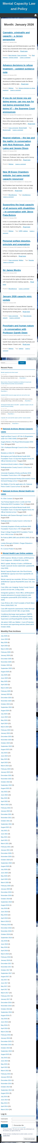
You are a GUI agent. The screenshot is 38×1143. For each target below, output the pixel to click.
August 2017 (5, 976)
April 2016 (4, 1028)
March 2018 (5, 954)
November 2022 (6, 778)
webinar (25, 231)
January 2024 (5, 733)
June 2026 (4, 639)
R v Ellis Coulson (6, 498)
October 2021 (5, 821)
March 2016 (5, 1031)
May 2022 (4, 798)
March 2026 (5, 649)
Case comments (22, 55)
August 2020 (5, 866)
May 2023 (4, 759)
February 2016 (6, 1035)
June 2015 (4, 1061)
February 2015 (6, 1074)
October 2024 (5, 704)
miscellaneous (26, 195)
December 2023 (6, 736)
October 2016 (5, 1009)
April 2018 (4, 950)
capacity (5, 318)
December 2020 (6, 853)
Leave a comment (25, 57)
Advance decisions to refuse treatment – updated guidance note (18, 68)
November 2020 (6, 856)
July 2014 (4, 1096)
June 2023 (4, 756)
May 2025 (4, 681)
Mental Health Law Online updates (18, 553)
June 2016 (4, 1022)
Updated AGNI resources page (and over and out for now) (15, 395)
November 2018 (6, 931)
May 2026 (4, 642)
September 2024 (6, 707)
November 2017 (6, 967)
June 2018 (4, 944)
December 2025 (6, 658)
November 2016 (6, 1005)
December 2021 (6, 814)
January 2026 (5, 655)
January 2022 (5, 811)
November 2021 (6, 817)
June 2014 (4, 1100)
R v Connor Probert (7, 549)
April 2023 (4, 762)
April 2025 (4, 684)
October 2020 (5, 860)
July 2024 (4, 714)
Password (4, 1121)
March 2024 (5, 727)
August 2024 (5, 710)
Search (22, 362)
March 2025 (5, 688)
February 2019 (6, 924)
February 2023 (6, 769)
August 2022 (5, 788)
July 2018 (4, 941)
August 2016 (5, 1015)
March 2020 (5, 882)
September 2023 (6, 746)
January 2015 (5, 1077)
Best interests (13, 55)
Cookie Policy (6, 1135)
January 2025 (5, 694)
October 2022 (5, 782)
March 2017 (5, 993)
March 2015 (5, 1070)
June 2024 (4, 717)
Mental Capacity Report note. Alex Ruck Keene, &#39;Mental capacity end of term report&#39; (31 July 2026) (17, 574)
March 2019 (5, 921)
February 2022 (6, 808)
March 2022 (5, 804)
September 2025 (6, 668)
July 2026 (4, 636)
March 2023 (5, 765)
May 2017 (4, 986)
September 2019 (6, 902)
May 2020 (4, 876)
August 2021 (5, 827)
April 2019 (4, 918)
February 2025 (6, 691)
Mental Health (23, 128)
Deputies (31, 260)
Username (4, 1119)
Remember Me (19, 1125)
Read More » (23, 378)
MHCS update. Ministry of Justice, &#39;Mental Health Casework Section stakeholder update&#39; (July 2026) (17, 566)
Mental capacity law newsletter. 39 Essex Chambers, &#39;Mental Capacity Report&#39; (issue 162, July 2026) (18, 582)
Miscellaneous (13, 195)
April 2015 (4, 1067)
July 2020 (4, 869)
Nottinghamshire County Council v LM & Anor (16, 467)
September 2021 (6, 824)
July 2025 (4, 675)
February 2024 (6, 730)
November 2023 (6, 739)
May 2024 (4, 720)
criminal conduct (13, 57)
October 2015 (5, 1048)
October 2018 (5, 934)
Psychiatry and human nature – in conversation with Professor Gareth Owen (18, 329)
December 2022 (6, 775)
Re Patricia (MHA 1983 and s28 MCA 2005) (15, 537)
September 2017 (6, 973)
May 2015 (4, 1064)
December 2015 (6, 1041)
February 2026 (6, 652)
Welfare (21, 260)
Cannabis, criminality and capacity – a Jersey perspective (16, 36)
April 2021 (4, 840)
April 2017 (4, 989)
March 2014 (5, 1109)
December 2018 (6, 928)
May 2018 (4, 947)
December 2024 (6, 697)
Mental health (7, 130)
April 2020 (4, 879)
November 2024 (6, 701)
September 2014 (6, 1090)
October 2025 (5, 665)
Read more (24, 51)
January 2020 (5, 889)
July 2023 (4, 753)
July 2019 (4, 908)
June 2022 (4, 795)
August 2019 (5, 905)
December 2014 (6, 1080)
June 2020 (4, 873)
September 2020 (6, 863)
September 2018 (6, 937)
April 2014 (4, 1106)
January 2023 (5, 772)
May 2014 (4, 1103)
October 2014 (5, 1087)
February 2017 (6, 996)
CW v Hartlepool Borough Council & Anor (14, 447)
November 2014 (6, 1083)
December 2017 (6, 963)
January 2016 (5, 1038)
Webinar (11, 88)
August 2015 (5, 1054)
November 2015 (6, 1044)
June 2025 (4, 678)
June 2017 (4, 983)
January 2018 (5, 960)
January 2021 (5, 850)
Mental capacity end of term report (9, 372)
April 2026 (4, 645)
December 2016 (6, 1002)
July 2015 (4, 1057)
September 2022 (6, 785)
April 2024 (4, 723)
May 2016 (4, 1025)
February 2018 (6, 957)
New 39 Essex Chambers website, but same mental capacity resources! (16, 175)
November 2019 (6, 895)
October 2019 (5, 899)
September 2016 (6, 1012)
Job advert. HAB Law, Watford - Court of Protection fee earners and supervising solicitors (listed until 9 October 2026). (17, 624)
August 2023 (5, 749)
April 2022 (4, 801)
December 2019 (6, 892)
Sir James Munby (12, 270)
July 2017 (4, 980)
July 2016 (4, 1018)
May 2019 (4, 915)
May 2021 (4, 837)
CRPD (20, 231)
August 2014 (5, 1093)
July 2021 (4, 830)
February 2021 (6, 847)
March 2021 (5, 843)
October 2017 (5, 970)
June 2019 (4, 911)
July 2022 (4, 791)
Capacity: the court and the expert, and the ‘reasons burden (16, 417)
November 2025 (6, 662)
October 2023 (5, 743)
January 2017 (5, 999)
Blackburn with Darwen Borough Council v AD (16, 515)
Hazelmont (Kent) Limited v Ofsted (12, 464)
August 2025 (5, 671)
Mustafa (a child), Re (7, 453)
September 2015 (6, 1051)
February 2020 (6, 885)
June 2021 (4, 834)
